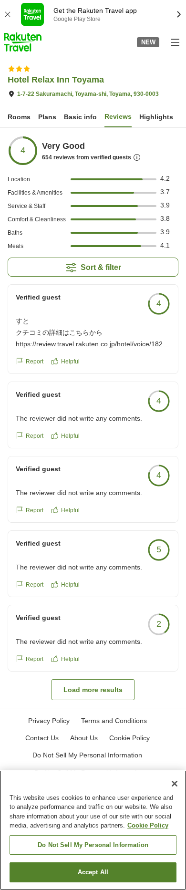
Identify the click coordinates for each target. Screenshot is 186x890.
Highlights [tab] (156, 117)
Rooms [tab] (19, 117)
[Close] (174, 783)
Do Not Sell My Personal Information (93, 845)
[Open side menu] (174, 42)
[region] (93, 830)
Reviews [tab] (118, 116)
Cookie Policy (147, 825)
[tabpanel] (93, 418)
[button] (22, 42)
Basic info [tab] (80, 117)
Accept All (93, 872)
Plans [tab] (47, 117)
